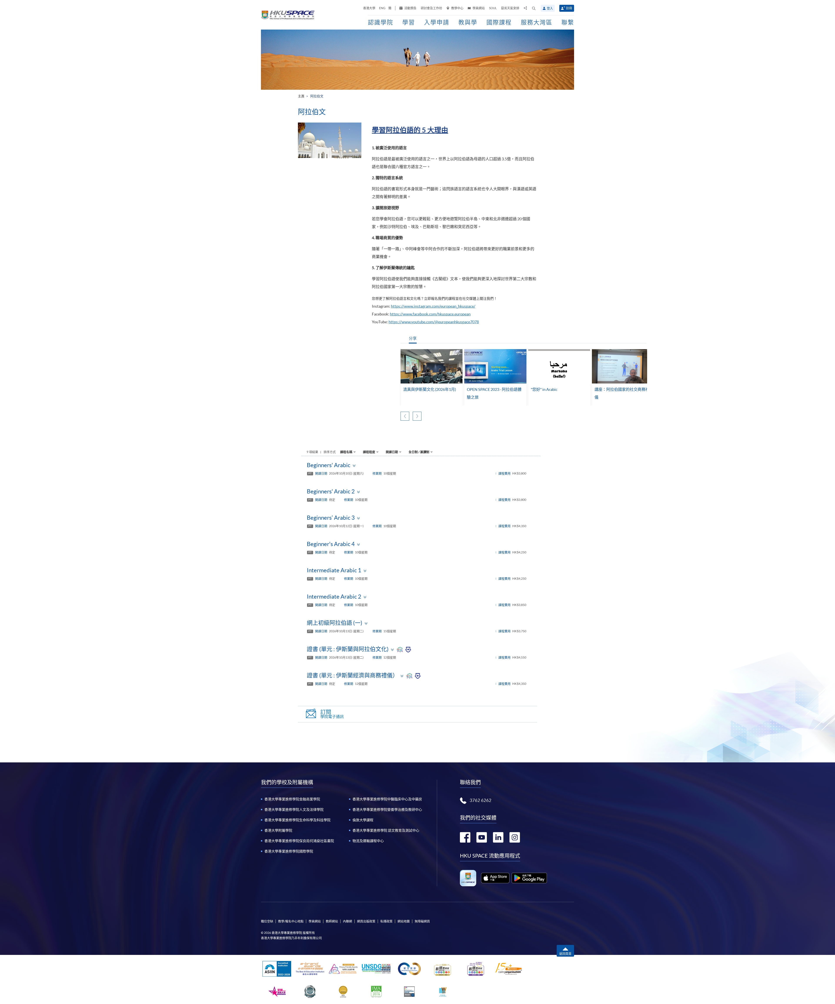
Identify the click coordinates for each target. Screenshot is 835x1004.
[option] (431, 377)
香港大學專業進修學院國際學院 (288, 851)
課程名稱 (346, 452)
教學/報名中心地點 (291, 921)
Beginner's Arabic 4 (331, 544)
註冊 (569, 8)
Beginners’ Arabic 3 (331, 517)
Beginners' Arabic (328, 465)
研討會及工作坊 (431, 8)
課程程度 (369, 452)
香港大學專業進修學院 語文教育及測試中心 (385, 830)
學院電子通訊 (332, 714)
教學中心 (457, 8)
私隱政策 (386, 921)
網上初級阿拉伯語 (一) (334, 623)
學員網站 (478, 8)
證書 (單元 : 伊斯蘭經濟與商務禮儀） (352, 675)
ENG (382, 8)
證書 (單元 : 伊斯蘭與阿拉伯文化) (348, 649)
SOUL (493, 8)
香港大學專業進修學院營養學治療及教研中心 (387, 809)
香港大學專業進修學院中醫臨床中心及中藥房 (387, 799)
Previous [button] (405, 416)
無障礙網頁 (422, 921)
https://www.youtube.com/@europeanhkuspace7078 (434, 322)
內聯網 (347, 921)
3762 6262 (480, 800)
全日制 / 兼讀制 (419, 452)
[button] (534, 8)
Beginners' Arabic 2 (331, 491)
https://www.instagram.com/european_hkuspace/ (433, 306)
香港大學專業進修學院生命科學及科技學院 (297, 820)
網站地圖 (403, 921)
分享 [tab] (413, 338)
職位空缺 (267, 921)
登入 (550, 8)
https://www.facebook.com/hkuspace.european (430, 314)
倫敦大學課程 (362, 820)
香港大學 (369, 8)
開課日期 (392, 452)
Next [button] (417, 416)
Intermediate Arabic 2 (334, 596)
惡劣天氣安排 (510, 8)
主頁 (301, 96)
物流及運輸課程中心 (368, 841)
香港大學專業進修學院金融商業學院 (292, 799)
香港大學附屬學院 (278, 830)
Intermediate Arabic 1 (334, 570)
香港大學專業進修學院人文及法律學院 (294, 809)
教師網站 (332, 921)
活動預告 (410, 8)
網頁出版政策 (366, 921)
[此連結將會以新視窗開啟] (495, 878)
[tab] (420, 465)
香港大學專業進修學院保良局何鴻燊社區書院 (299, 841)
